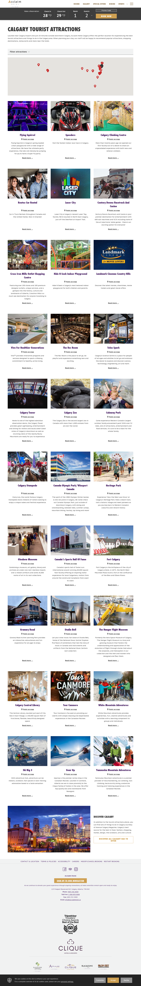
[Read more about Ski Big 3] (27, 751)
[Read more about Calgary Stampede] (27, 466)
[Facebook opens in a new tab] (64, 869)
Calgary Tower (27, 412)
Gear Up (70, 770)
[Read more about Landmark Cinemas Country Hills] (113, 255)
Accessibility (64, 861)
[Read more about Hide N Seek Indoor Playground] (70, 255)
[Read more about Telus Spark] (113, 329)
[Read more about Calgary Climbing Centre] (113, 116)
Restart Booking (111, 861)
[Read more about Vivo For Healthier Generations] (27, 329)
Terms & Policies (48, 861)
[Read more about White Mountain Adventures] (113, 686)
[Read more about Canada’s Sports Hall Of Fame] (70, 540)
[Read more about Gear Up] (70, 751)
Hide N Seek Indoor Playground (70, 274)
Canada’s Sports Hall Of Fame (70, 559)
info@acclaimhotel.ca (73, 900)
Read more (26, 158)
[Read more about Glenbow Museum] (27, 540)
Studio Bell (70, 629)
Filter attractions (18, 51)
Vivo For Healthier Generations (27, 347)
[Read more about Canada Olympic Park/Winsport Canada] (70, 466)
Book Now (109, 16)
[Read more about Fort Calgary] (113, 540)
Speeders (70, 135)
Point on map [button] (28, 139)
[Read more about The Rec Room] (70, 329)
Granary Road (27, 629)
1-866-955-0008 (74, 894)
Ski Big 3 (27, 770)
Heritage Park (113, 485)
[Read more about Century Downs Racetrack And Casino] (113, 184)
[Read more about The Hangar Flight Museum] (113, 611)
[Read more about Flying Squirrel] (27, 116)
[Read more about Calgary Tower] (27, 394)
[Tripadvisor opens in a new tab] (70, 869)
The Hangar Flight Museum (113, 629)
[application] (70, 980)
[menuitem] (30, 861)
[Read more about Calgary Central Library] (27, 686)
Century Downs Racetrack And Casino (113, 204)
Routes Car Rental (27, 202)
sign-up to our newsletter (70, 880)
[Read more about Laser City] (70, 184)
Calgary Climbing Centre (113, 135)
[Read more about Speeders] (70, 116)
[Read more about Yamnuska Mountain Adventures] (113, 751)
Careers (75, 861)
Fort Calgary (113, 559)
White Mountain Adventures (113, 705)
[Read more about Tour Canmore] (70, 686)
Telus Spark (113, 347)
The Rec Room (70, 347)
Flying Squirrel (27, 135)
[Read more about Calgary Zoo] (70, 394)
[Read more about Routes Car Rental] (27, 184)
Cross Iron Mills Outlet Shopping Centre (27, 275)
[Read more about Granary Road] (27, 611)
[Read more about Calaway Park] (113, 394)
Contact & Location (30, 861)
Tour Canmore (70, 705)
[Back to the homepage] (15, 4)
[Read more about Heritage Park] (113, 466)
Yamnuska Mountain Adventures (113, 770)
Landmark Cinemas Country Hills (113, 274)
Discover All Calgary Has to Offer (113, 840)
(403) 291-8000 (73, 892)
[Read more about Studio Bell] (70, 611)
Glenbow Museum (27, 559)
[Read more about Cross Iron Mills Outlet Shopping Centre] (27, 255)
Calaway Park (113, 412)
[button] (48, 13)
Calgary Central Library (27, 705)
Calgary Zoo (70, 412)
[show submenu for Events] (127, 4)
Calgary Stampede (27, 485)
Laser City (70, 202)
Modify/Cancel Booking (91, 861)
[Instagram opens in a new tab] (76, 869)
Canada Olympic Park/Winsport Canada (70, 487)
